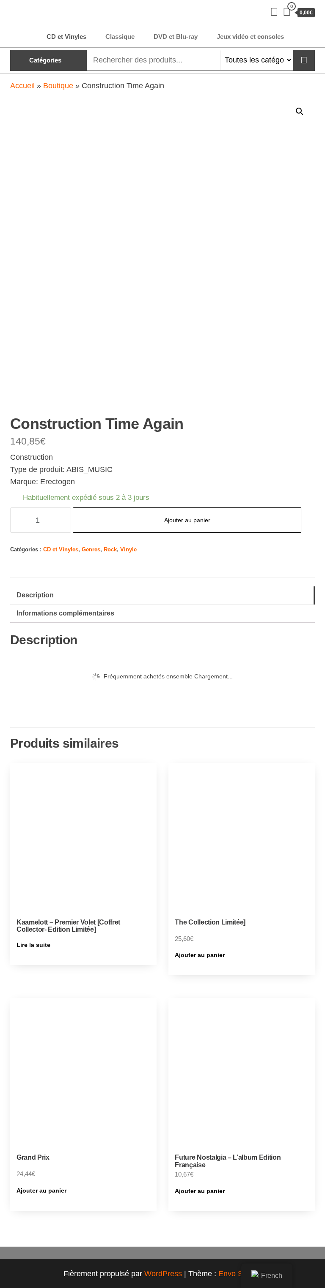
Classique (120, 36)
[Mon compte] (274, 11)
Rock (110, 550)
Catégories (45, 60)
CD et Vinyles (66, 36)
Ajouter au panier (187, 520)
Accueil (22, 85)
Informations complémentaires (65, 613)
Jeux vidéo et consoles (250, 36)
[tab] (162, 595)
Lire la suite (33, 944)
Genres (91, 550)
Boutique (58, 85)
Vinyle (128, 550)
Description (35, 595)
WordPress (163, 1273)
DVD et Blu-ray (176, 36)
